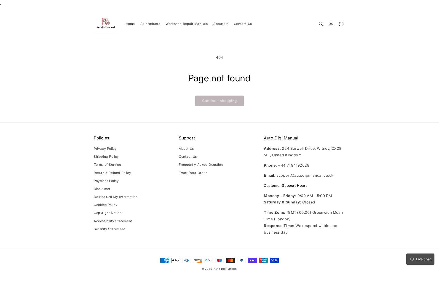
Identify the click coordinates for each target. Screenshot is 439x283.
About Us (186, 148)
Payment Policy (106, 181)
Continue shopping (219, 101)
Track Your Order (193, 173)
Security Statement (109, 229)
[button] (321, 24)
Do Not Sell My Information (116, 197)
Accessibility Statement (113, 221)
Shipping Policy (106, 156)
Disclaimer (102, 189)
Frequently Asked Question (201, 165)
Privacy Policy (105, 148)
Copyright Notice (108, 213)
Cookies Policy (105, 205)
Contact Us (188, 156)
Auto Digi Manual (225, 268)
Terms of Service (107, 165)
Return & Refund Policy (112, 173)
